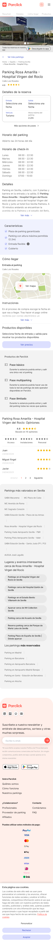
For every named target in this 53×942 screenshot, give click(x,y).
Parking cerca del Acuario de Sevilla (24, 618)
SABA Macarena (12, 498)
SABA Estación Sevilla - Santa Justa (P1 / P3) (25, 543)
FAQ (34, 812)
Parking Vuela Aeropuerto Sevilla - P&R (23, 532)
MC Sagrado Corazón (15, 509)
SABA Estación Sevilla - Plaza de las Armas (24, 515)
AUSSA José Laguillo (14, 555)
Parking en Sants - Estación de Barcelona (24, 675)
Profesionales (9, 807)
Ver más (24, 215)
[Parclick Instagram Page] (4, 713)
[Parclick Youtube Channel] (21, 713)
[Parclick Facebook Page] (16, 713)
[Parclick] (12, 4)
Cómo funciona (10, 788)
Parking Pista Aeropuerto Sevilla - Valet (23, 538)
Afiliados (7, 817)
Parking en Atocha (13, 681)
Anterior (14, 478)
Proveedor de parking (14, 812)
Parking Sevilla (24, 62)
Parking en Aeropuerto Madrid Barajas (22, 670)
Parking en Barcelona (15, 658)
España (13, 62)
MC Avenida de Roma (15, 503)
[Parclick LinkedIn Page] (10, 713)
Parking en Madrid (13, 652)
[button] (28, 244)
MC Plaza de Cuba (33, 498)
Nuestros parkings (12, 793)
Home (4, 62)
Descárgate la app (40, 48)
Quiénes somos (10, 783)
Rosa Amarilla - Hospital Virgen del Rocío (16, 64)
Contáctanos (39, 807)
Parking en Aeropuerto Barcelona (20, 664)
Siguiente (38, 478)
